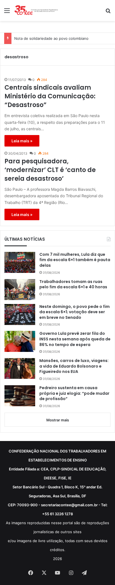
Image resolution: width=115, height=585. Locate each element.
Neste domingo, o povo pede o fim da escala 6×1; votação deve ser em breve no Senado (74, 312)
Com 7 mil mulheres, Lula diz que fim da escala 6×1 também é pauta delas (74, 260)
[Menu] (7, 12)
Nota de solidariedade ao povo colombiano (51, 38)
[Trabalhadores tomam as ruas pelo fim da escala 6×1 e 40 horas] (19, 289)
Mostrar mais (57, 420)
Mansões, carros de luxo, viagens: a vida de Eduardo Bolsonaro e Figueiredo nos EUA (74, 366)
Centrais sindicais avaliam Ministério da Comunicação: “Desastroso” (49, 96)
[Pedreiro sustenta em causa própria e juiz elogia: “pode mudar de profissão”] (19, 395)
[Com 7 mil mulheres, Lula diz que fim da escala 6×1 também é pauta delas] (19, 262)
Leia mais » (21, 140)
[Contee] (36, 10)
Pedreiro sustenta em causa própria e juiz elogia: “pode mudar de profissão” (74, 393)
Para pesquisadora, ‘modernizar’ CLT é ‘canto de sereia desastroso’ (50, 170)
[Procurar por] (108, 12)
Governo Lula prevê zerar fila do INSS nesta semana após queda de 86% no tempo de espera (75, 339)
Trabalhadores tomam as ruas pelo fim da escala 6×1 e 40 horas (73, 284)
